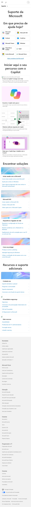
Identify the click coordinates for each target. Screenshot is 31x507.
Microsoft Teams (5, 435)
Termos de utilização (22, 498)
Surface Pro (4, 343)
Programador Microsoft (7, 446)
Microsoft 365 (5, 354)
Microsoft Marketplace (7, 457)
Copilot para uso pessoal (7, 351)
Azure (3, 424)
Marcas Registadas (6, 501)
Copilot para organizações (7, 348)
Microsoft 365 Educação (7, 400)
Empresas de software (6, 463)
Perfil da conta (5, 367)
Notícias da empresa (6, 479)
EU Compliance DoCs (6, 504)
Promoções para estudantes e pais (9, 408)
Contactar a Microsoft (6, 498)
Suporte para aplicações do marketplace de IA (11, 452)
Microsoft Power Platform (7, 460)
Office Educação (5, 403)
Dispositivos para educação (8, 394)
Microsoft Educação (6, 392)
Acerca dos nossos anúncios (17, 501)
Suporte (3, 6)
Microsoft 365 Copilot (6, 433)
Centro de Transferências (7, 370)
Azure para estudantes (7, 411)
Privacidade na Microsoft (7, 481)
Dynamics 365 (5, 427)
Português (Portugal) (9, 489)
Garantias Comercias (6, 384)
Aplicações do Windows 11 (7, 359)
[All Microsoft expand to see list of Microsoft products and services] (2, 2)
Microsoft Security (6, 422)
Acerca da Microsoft (6, 476)
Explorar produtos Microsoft (8, 357)
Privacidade (14, 498)
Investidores (4, 484)
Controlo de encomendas (7, 378)
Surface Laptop (5, 346)
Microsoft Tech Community (7, 454)
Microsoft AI (4, 419)
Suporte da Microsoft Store (7, 373)
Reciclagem (4, 381)
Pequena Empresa (6, 438)
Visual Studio (5, 465)
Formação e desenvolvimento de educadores (11, 405)
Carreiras (4, 473)
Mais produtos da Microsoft (15, 58)
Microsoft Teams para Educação (8, 397)
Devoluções (4, 376)
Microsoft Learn (5, 449)
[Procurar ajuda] (6, 2)
